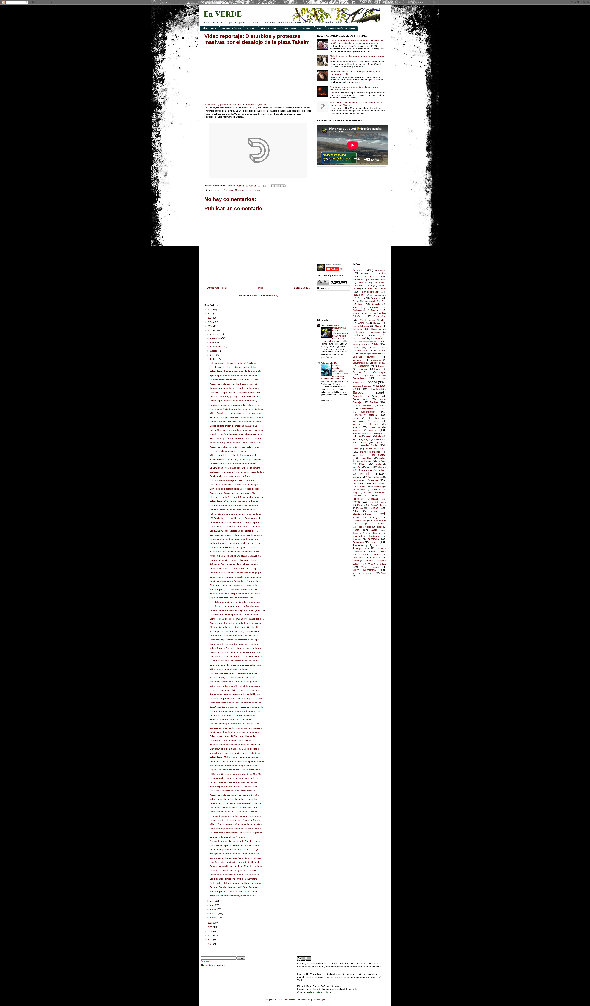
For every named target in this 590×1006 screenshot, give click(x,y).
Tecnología (372, 538)
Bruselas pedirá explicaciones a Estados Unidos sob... (236, 744)
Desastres (357, 360)
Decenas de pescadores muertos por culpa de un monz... (238, 761)
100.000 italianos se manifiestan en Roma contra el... (236, 518)
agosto (214, 351)
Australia (376, 304)
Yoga (383, 573)
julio (212, 355)
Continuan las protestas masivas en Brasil (230, 476)
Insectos (356, 430)
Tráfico (377, 545)
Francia (381, 405)
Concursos (376, 329)
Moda (378, 464)
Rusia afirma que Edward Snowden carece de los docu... (237, 438)
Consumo (358, 338)
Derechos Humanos (365, 357)
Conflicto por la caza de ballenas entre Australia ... (234, 463)
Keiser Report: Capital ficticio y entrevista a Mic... (233, 493)
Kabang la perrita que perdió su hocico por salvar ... (235, 799)
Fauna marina (361, 399)
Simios (376, 533)
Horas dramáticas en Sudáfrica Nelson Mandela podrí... (237, 405)
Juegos (367, 439)
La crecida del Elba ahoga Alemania (227, 837)
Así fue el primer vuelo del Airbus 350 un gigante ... (234, 681)
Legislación (380, 442)
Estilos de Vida (376, 389)
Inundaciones (359, 433)
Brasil (368, 313)
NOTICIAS (251, 28)
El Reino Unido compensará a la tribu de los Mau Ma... (236, 774)
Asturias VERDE (329, 363)
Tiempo (374, 542)
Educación (362, 369)
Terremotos (358, 542)
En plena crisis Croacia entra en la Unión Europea (234, 379)
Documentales (359, 363)
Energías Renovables (370, 375)
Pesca (383, 502)
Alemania (361, 282)
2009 (210, 935)
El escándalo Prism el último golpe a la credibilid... (234, 870)
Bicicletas (373, 307)
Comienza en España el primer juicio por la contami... (236, 732)
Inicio (260, 288)
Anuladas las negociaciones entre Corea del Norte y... (236, 694)
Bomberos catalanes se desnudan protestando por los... (237, 619)
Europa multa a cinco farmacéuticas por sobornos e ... (236, 560)
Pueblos (356, 517)
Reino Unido (378, 520)
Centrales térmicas (368, 320)
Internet (372, 430)
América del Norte (375, 288)
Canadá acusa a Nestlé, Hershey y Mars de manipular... (237, 866)
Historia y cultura (365, 414)
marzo (213, 909)
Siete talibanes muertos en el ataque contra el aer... (235, 765)
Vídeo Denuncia (370, 567)
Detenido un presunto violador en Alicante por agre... (235, 849)
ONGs (356, 483)
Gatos (383, 409)
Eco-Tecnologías (289, 28)
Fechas (374, 402)
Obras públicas (375, 477)
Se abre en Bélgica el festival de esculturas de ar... (234, 677)
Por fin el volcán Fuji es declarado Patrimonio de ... (234, 509)
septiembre (216, 346)
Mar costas (378, 454)
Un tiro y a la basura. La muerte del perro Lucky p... (235, 568)
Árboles (361, 298)
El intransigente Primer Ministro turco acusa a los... (234, 786)
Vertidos (369, 560)
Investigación (379, 433)
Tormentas (359, 545)
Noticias (218, 190)
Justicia (377, 439)
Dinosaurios (376, 360)
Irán (359, 436)
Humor (356, 418)
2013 (210, 330)
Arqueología (370, 301)
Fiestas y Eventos (362, 405)
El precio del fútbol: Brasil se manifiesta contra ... (233, 598)
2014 (210, 326)
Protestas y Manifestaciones (237, 190)
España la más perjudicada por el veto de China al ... (235, 862)
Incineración (358, 421)
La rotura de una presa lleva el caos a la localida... (234, 782)
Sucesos (357, 539)
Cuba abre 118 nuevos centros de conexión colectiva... (236, 803)
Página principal (209, 28)
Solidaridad (374, 536)
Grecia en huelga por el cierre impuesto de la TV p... (235, 690)
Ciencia (376, 323)
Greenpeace (368, 411)
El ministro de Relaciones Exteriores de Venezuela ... (235, 673)
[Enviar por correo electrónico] (272, 185)
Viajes (320, 28)
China (361, 322)
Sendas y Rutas (360, 533)
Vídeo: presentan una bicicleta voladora (229, 669)
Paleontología (359, 490)
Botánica (356, 314)
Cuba (355, 347)
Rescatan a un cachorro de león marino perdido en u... (236, 874)
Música (382, 470)
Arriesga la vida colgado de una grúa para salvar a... (235, 556)
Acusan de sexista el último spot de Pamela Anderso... (236, 841)
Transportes (359, 548)
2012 (210, 923)
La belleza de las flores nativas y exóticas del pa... (234, 367)
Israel (368, 436)
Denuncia (363, 354)
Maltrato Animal (376, 448)
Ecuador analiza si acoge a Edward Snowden (232, 480)
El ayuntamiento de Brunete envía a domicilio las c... (235, 749)
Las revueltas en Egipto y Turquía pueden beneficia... (236, 535)
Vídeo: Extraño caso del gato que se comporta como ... (236, 413)
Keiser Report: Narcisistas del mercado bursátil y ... (235, 400)
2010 (210, 931)
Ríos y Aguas (364, 527)
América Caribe (364, 285)
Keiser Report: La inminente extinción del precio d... (235, 447)
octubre (214, 342)
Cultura (373, 347)
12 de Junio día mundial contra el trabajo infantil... (234, 715)
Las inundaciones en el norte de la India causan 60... (235, 505)
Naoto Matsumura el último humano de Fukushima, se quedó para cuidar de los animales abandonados (356, 41)
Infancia (356, 427)
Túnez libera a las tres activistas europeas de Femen (235, 421)
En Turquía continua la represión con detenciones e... (236, 593)
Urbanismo (358, 557)
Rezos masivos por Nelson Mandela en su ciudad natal (236, 417)
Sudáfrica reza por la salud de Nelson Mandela (232, 790)
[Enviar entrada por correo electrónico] (264, 185)
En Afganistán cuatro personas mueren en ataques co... (237, 832)
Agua (383, 280)
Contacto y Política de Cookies (341, 28)
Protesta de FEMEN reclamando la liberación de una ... (236, 883)
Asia (360, 304)
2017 (210, 313)
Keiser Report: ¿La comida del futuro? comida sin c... (236, 589)
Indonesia (374, 424)
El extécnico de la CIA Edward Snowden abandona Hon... (237, 497)
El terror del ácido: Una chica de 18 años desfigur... (235, 484)
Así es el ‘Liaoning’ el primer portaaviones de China (235, 723)
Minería (363, 464)
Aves (355, 307)
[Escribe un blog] (275, 185)
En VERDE (223, 13)
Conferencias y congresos (366, 332)
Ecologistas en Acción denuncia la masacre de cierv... (236, 853)
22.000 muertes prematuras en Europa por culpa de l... (236, 707)
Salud (374, 529)
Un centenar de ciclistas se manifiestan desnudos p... (236, 577)
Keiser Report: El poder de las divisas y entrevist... (234, 384)
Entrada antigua (302, 288)
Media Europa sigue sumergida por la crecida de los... (236, 753)
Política (374, 507)
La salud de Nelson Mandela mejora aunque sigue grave (237, 610)
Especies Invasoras (362, 386)
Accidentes (359, 270)
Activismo (365, 273)
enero (213, 917)
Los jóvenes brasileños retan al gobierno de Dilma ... (235, 547)
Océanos (373, 480)
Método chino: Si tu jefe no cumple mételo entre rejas (236, 434)
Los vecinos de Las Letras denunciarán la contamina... (236, 526)
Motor (369, 467)
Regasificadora (359, 521)
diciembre (215, 334)
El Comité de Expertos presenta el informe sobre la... (235, 845)
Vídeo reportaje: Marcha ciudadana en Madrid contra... (236, 828)
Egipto (377, 369)
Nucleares (357, 477)
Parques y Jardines (362, 493)
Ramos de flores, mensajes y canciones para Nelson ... (236, 459)
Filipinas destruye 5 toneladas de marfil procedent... (235, 539)
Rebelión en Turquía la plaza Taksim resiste (231, 719)
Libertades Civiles (368, 445)
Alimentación (379, 282)
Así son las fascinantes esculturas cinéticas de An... (235, 564)
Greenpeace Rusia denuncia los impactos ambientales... (237, 409)
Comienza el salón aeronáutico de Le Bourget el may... (236, 581)
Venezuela (375, 557)
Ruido (379, 527)
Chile (383, 320)
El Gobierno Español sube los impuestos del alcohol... (236, 392)
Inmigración (374, 427)
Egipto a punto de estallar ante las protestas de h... (234, 375)
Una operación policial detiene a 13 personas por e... (235, 522)
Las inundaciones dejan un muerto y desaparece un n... (237, 711)
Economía (363, 365)
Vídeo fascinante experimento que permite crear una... (236, 702)
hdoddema (290, 999)
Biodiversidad (359, 310)
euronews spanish (256, 105)
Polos (355, 511)
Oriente (361, 486)
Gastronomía (366, 409)
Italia (378, 436)
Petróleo (361, 505)
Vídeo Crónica (377, 563)
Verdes (356, 560)
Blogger (321, 999)
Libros (355, 449)
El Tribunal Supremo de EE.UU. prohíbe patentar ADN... (237, 698)
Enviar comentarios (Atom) (265, 295)
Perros (356, 501)
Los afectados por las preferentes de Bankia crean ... (235, 606)
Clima (378, 326)
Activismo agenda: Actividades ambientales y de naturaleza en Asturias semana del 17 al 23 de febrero (334, 373)
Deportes (376, 353)
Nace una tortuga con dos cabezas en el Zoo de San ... (237, 442)
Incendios (374, 418)
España (371, 382)
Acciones (380, 270)
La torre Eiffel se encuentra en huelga (228, 451)
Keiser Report (360, 442)
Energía (381, 372)
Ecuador (382, 366)
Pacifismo (378, 487)
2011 (210, 927)
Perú (371, 502)
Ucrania (376, 554)
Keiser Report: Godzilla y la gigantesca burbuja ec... (235, 501)
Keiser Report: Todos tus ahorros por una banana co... (236, 757)
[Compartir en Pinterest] (284, 185)
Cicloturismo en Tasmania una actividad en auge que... (236, 572)
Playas (359, 508)
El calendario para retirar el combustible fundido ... (234, 740)
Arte (384, 301)
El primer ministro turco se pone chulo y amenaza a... (236, 769)
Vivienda (356, 573)
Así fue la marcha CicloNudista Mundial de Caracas (235, 807)
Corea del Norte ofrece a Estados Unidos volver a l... (235, 635)
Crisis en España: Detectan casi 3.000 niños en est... (235, 887)
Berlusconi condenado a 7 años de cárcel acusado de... (237, 472)
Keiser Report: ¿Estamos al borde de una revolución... (236, 648)
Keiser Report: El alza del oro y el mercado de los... (235, 891)
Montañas (357, 467)
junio (213, 359)
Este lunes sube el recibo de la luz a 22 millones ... (234, 363)
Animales (358, 294)
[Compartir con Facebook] (281, 185)
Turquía (256, 190)
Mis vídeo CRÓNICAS (231, 28)
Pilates (373, 505)
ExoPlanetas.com (330, 325)
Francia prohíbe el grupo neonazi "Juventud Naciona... (236, 820)
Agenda (369, 276)
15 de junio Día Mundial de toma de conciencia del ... (235, 661)
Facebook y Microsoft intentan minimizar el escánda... (236, 652)
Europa (358, 392)
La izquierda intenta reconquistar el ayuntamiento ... (235, 778)
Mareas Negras (367, 458)
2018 (210, 309)
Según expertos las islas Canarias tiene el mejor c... (235, 644)
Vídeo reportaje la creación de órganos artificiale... (234, 455)
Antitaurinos (380, 295)
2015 (210, 322)
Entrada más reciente (217, 288)
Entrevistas (359, 378)
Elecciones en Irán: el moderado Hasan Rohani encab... (237, 656)
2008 (210, 939)
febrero (214, 913)
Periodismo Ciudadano (365, 499)
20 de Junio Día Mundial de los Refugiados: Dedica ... (236, 551)
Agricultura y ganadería (364, 279)
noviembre (215, 338)
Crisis (375, 344)
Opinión (382, 483)
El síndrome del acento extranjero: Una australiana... (235, 585)
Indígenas (357, 424)
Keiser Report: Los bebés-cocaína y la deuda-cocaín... (236, 371)
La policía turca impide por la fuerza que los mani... (235, 614)
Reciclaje (373, 517)
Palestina (375, 489)
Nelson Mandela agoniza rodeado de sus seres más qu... (237, 430)
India (376, 421)
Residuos (381, 523)
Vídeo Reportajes (268, 28)
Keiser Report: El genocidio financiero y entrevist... (234, 795)
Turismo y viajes (377, 551)
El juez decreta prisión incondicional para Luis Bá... (234, 426)
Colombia (357, 329)
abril (212, 905)
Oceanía (357, 480)
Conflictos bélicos (364, 335)
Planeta (382, 505)
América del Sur (369, 291)
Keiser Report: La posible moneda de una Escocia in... (236, 623)
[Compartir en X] (278, 185)
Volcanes (370, 573)
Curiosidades (360, 350)
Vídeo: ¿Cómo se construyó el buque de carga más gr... (237, 824)
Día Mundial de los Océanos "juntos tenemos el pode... (236, 858)
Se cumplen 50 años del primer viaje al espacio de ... (235, 631)
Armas (356, 301)
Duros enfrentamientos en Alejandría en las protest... (235, 388)
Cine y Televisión (361, 326)
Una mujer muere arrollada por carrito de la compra (235, 468)
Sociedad (357, 536)
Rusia (356, 529)
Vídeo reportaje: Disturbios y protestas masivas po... (235, 639)
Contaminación (378, 338)
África (382, 273)
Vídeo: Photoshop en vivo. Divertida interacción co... (235, 811)
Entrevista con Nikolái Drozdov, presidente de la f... (234, 895)
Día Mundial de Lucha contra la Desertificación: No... (235, 627)
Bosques (375, 310)
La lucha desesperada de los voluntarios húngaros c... (236, 816)
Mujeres (382, 467)
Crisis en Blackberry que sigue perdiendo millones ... (235, 396)
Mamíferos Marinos (370, 452)
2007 (210, 944)
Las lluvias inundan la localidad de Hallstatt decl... (234, 531)
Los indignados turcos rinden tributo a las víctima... (234, 879)
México (382, 461)
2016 (210, 318)
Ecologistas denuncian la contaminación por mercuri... (236, 728)
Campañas (306, 28)
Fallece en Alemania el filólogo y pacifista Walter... (234, 736)
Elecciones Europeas (362, 372)
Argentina (375, 298)
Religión (365, 523)
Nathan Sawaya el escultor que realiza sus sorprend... (236, 543)
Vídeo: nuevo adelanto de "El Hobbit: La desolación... (236, 686)
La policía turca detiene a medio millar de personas (235, 602)
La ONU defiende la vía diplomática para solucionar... (236, 665)
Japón (356, 439)
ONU (368, 483)
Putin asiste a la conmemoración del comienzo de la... (236, 514)
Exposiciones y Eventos (366, 396)
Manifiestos (358, 455)
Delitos (382, 350)
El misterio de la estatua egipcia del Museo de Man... (235, 489)
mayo (213, 901)
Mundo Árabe (365, 470)
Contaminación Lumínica (367, 341)
